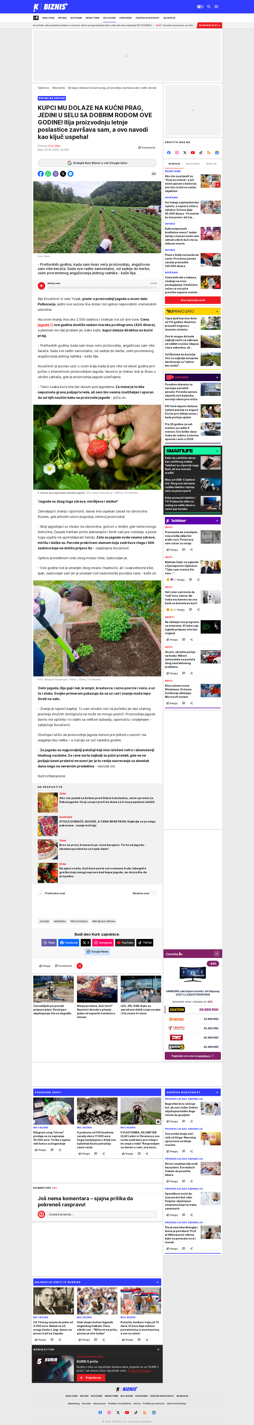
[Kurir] (50, 7)
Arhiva (137, 1403)
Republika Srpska (103, 921)
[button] (147, 148)
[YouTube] (193, 152)
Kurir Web (54, 145)
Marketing (74, 1403)
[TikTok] (201, 152)
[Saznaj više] (158, 1349)
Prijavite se (93, 1377)
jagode (43, 325)
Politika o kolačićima (119, 1403)
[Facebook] (169, 152)
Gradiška (60, 921)
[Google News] (217, 152)
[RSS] (209, 152)
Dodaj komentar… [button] (61, 1214)
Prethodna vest (55, 893)
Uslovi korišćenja (176, 1403)
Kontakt (86, 1403)
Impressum (99, 1403)
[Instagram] (177, 152)
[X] (185, 152)
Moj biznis (59, 87)
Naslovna (43, 87)
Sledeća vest (141, 893)
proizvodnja (79, 921)
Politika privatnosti (153, 1403)
